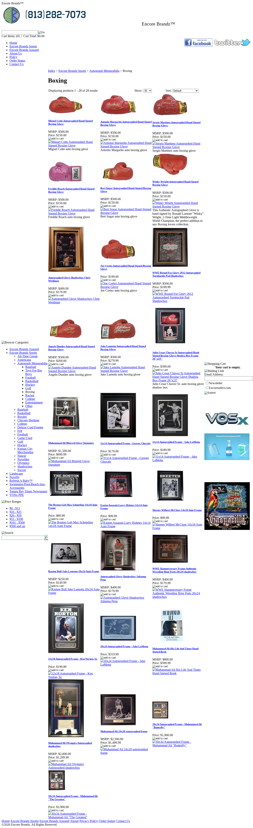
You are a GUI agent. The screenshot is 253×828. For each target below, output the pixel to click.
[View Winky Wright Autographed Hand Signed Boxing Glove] (178, 206)
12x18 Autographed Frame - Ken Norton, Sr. (72, 658)
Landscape (16, 473)
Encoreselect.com (220, 388)
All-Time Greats (27, 356)
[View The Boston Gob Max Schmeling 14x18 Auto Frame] (74, 526)
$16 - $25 (15, 512)
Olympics (23, 463)
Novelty (14, 477)
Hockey (30, 384)
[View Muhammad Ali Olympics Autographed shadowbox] (74, 767)
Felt (19, 431)
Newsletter (215, 383)
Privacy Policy (88, 821)
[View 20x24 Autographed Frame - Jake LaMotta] (126, 664)
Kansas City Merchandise (25, 450)
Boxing (22, 416)
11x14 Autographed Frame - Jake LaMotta (176, 441)
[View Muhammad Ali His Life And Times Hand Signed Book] (178, 673)
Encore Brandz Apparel (24, 50)
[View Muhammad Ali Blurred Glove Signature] (74, 464)
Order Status (17, 60)
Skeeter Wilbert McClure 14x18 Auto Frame (177, 510)
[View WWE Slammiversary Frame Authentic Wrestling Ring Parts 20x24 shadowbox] (178, 596)
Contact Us (16, 64)
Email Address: (213, 374)
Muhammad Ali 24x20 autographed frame (123, 731)
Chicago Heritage (28, 420)
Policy (13, 57)
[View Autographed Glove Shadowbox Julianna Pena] (126, 601)
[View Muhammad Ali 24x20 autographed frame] (126, 753)
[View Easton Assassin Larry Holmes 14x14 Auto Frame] (126, 526)
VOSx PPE (16, 495)
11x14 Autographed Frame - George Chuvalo (125, 443)
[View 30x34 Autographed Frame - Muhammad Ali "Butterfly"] (178, 745)
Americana (24, 359)
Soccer (21, 470)
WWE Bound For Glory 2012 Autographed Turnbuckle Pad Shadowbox (176, 274)
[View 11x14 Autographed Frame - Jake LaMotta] (178, 460)
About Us (15, 53)
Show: (138, 90)
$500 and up (17, 526)
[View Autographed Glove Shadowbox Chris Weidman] (74, 302)
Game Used (24, 438)
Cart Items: (8, 36)
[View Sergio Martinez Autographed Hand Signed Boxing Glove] (178, 147)
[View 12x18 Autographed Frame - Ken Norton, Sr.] (74, 677)
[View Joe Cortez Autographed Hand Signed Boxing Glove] (126, 287)
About (74, 821)
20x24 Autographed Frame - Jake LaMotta (124, 646)
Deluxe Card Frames (30, 427)
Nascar (21, 455)
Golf (28, 388)
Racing (29, 395)
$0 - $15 (14, 508)
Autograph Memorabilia (32, 363)
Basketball (31, 381)
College (30, 399)
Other (28, 406)
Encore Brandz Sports (23, 46)
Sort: (169, 90)
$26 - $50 (15, 515)
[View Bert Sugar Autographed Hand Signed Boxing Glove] (126, 213)
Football (30, 377)
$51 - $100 (16, 519)
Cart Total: (30, 36)
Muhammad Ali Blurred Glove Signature (71, 442)
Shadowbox (24, 466)
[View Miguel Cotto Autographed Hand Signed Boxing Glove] (74, 145)
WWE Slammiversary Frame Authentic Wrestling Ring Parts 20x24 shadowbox (174, 570)
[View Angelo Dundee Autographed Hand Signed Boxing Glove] (74, 371)
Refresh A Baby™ (21, 480)
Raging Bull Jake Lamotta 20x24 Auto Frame (73, 571)
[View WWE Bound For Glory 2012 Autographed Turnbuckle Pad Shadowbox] (178, 301)
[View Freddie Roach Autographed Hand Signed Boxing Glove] (74, 213)
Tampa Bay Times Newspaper (28, 491)
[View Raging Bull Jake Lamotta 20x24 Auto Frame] (74, 593)
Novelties (23, 459)
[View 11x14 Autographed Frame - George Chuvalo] (126, 461)
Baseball (30, 367)
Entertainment (34, 402)
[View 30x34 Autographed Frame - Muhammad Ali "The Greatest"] (74, 817)
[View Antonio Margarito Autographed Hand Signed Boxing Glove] (126, 146)
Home (13, 42)
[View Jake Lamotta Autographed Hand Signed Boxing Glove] (126, 371)
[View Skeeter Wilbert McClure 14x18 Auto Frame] (178, 528)
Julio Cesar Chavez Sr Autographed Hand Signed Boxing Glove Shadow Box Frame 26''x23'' (175, 355)
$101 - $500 (17, 522)
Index (51, 70)
